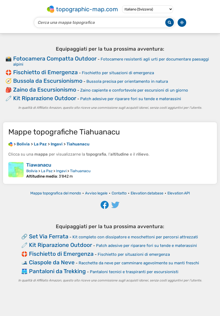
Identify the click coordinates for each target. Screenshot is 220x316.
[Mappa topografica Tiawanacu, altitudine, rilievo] (16, 170)
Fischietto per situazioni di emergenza (118, 72)
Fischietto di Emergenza (45, 72)
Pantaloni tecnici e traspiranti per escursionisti (134, 271)
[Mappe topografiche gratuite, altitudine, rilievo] (10, 144)
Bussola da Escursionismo (47, 80)
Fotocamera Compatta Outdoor (55, 58)
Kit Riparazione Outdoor (44, 98)
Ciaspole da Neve (52, 262)
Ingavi (61, 171)
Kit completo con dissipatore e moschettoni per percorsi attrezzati (135, 237)
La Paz (47, 171)
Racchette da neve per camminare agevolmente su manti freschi (139, 263)
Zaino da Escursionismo (44, 89)
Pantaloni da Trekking (57, 271)
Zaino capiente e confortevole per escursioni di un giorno (134, 90)
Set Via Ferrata (48, 236)
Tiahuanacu (80, 171)
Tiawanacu (38, 165)
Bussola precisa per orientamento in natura (127, 81)
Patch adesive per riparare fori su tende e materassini (130, 98)
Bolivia (32, 171)
